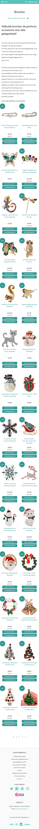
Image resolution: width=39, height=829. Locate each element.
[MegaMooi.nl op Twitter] (11, 788)
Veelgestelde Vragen (20, 756)
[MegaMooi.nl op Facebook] (16, 788)
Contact (19, 770)
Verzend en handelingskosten (19, 759)
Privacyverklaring (19, 776)
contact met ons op (21, 809)
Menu (6, 2)
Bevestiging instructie (19, 762)
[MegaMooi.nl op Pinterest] (22, 788)
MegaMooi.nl (25, 817)
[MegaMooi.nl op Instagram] (27, 788)
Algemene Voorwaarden (19, 773)
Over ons (19, 779)
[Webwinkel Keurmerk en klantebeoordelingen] (19, 797)
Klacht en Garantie (19, 767)
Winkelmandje (33, 2)
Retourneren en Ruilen (19, 765)
